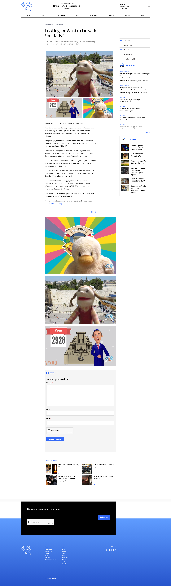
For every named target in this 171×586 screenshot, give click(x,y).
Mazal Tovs (93, 15)
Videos (64, 560)
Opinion (43, 15)
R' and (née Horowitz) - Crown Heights (132, 119)
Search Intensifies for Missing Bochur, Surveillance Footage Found (138, 189)
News (46, 23)
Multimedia (48, 549)
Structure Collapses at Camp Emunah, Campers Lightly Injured (139, 171)
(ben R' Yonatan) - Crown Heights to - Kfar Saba (135, 76)
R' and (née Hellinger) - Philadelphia (130, 101)
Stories (64, 562)
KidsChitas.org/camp (54, 203)
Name (48, 409)
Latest (63, 547)
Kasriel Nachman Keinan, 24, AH (137, 154)
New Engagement (125, 71)
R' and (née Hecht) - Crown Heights (130, 110)
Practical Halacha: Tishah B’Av (104, 465)
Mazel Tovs (65, 558)
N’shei (77, 15)
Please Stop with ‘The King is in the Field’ (138, 162)
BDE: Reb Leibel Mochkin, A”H (68, 465)
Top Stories (48, 551)
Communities (61, 15)
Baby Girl (122, 106)
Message (49, 383)
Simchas (47, 558)
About (142, 15)
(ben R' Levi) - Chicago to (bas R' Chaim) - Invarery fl (133, 89)
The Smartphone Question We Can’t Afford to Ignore (137, 147)
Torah (28, 15)
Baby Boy (122, 97)
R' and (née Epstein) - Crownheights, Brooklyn (131, 128)
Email (48, 419)
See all (148, 133)
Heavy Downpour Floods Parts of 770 (138, 180)
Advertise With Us (50, 560)
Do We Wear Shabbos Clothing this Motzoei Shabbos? (66, 478)
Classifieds (111, 15)
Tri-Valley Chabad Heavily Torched (104, 477)
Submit (127, 15)
